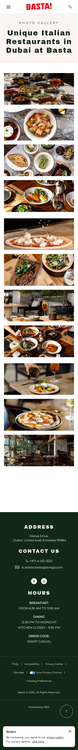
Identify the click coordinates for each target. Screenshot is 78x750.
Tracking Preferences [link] (39, 680)
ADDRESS (39, 527)
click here (38, 741)
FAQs (15, 663)
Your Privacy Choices (49, 672)
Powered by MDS (39, 707)
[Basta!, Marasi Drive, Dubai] (39, 6)
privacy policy (55, 737)
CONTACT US (39, 551)
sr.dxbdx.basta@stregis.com (42, 567)
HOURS (39, 593)
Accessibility (32, 663)
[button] (39, 89)
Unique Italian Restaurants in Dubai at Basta (39, 41)
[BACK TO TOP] (66, 711)
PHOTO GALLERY (39, 23)
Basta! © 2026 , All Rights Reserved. (39, 692)
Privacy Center (54, 663)
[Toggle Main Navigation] (8, 7)
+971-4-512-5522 (70, 6)
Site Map (19, 672)
